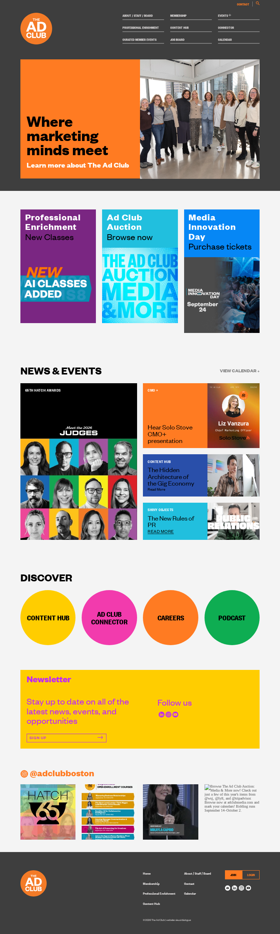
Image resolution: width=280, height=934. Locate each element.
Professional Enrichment (140, 27)
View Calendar (240, 370)
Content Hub (179, 27)
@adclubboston (62, 772)
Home (147, 873)
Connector (226, 27)
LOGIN (251, 874)
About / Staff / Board (137, 15)
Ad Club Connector (109, 617)
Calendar (225, 39)
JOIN (233, 874)
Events (225, 15)
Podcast (232, 617)
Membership (178, 15)
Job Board (177, 39)
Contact (243, 4)
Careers (171, 617)
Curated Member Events (139, 39)
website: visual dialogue (178, 920)
